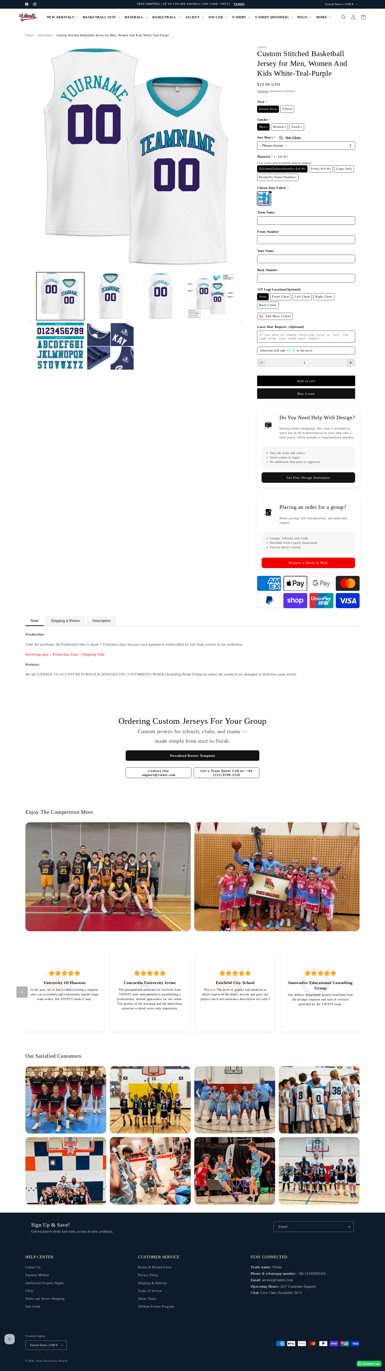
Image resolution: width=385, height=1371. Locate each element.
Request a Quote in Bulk (308, 563)
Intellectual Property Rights (44, 1283)
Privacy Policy (148, 1275)
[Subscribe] (349, 1227)
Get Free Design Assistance (308, 477)
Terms (239, 4)
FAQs (29, 1291)
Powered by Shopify (56, 1360)
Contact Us (33, 1267)
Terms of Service (150, 1291)
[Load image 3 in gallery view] (160, 296)
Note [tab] (34, 621)
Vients (39, 1360)
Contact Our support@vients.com (159, 773)
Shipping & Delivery (152, 1283)
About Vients (147, 1298)
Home (29, 35)
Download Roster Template (192, 755)
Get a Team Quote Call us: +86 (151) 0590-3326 (226, 773)
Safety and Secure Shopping (45, 1298)
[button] (62, 17)
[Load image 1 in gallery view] (60, 296)
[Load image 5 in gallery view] (60, 346)
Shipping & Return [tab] (65, 621)
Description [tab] (101, 621)
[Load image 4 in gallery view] (211, 296)
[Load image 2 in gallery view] (110, 296)
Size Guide (33, 1306)
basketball (45, 35)
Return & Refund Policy (155, 1267)
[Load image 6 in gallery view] (110, 346)
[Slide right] (241, 321)
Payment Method (37, 1275)
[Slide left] (30, 321)
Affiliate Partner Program (156, 1306)
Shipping (262, 91)
